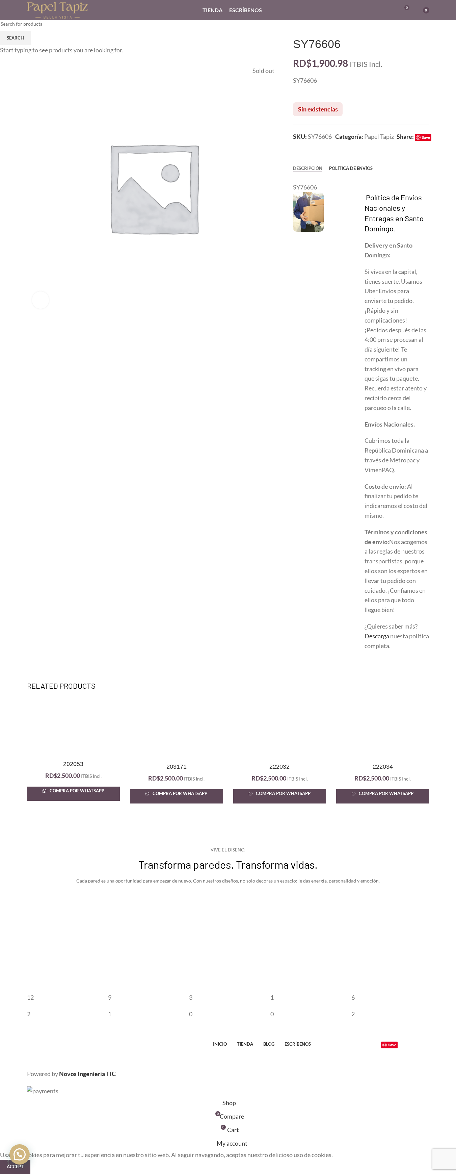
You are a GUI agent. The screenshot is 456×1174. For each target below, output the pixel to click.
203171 (176, 766)
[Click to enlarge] (40, 299)
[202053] (73, 727)
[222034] (382, 729)
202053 (73, 764)
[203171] (176, 729)
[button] (19, 1154)
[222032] (279, 729)
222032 (279, 766)
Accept (15, 1166)
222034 (383, 766)
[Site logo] (57, 9)
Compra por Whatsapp (76, 790)
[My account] (379, 10)
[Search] (391, 10)
